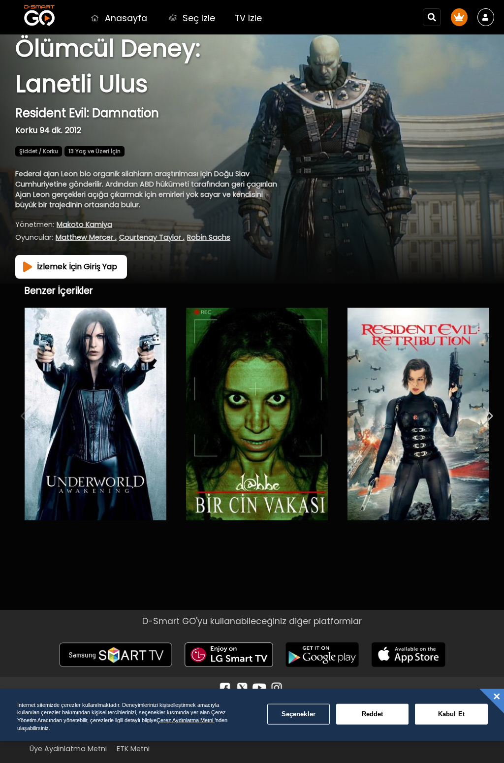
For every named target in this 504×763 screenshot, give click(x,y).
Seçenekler (298, 714)
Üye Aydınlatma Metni (68, 749)
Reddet (372, 714)
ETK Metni (133, 749)
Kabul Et (451, 714)
